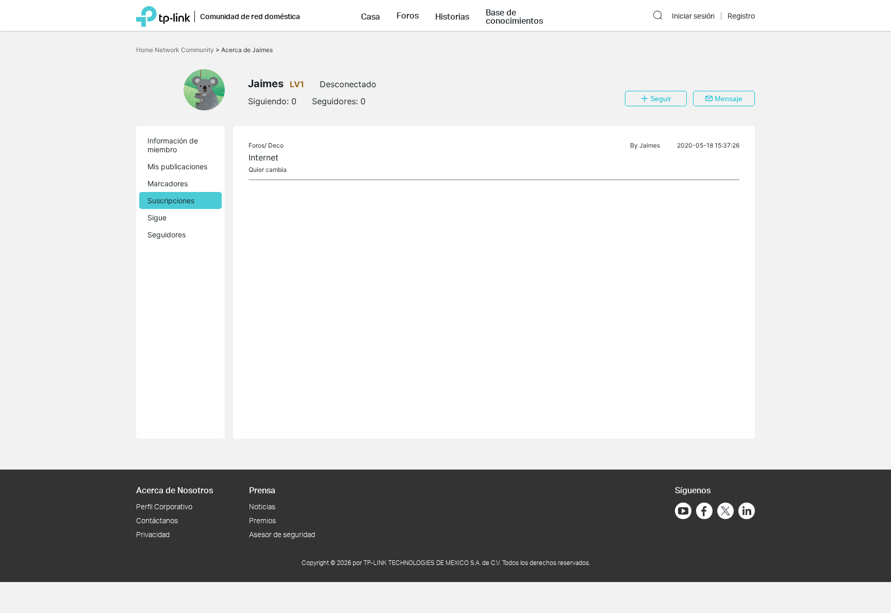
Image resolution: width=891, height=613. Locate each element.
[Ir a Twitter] (725, 512)
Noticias (262, 506)
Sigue (157, 217)
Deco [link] (276, 145)
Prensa (262, 490)
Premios (262, 520)
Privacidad (153, 534)
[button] (370, 15)
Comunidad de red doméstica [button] (250, 16)
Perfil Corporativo (164, 506)
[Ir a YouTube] (683, 511)
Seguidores (166, 234)
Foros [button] (408, 15)
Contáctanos (157, 520)
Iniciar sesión (693, 16)
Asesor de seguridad (282, 534)
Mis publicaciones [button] (177, 166)
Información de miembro (172, 145)
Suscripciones (170, 200)
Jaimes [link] (649, 145)
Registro (741, 16)
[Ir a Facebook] (704, 511)
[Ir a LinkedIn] (746, 511)
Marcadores (167, 183)
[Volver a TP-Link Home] (163, 15)
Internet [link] (263, 157)
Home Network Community (176, 50)
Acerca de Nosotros (174, 490)
